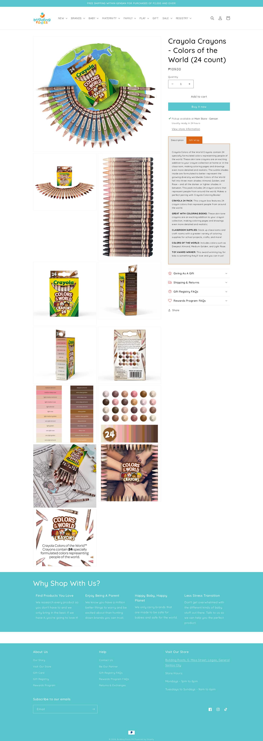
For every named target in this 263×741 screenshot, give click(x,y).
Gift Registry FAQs (111, 672)
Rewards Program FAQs (114, 679)
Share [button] (175, 310)
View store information (186, 128)
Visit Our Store (42, 666)
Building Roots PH (125, 739)
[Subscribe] (93, 709)
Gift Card (38, 672)
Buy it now (199, 106)
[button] (62, 18)
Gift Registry (41, 679)
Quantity (173, 76)
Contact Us (106, 660)
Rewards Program (44, 685)
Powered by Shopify (144, 739)
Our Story (39, 660)
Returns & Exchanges (112, 685)
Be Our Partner (108, 666)
